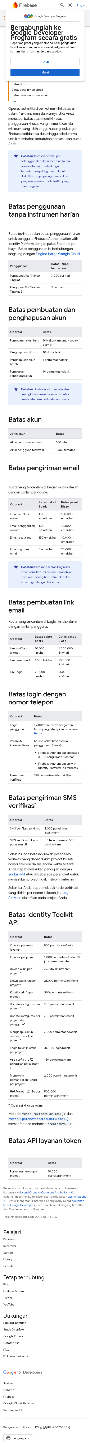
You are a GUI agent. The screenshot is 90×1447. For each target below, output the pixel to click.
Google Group (13, 1336)
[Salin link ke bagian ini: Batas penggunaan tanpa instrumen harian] (12, 222)
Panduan (9, 1239)
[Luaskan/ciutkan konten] (14, 100)
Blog (6, 1284)
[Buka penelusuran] (62, 5)
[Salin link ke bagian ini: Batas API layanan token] (12, 1149)
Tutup (45, 62)
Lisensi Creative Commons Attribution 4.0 (46, 1192)
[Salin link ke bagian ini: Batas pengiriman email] (12, 476)
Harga (38, 733)
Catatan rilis (11, 1343)
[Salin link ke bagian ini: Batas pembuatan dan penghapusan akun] (70, 318)
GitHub (8, 1266)
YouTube (8, 1304)
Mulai (45, 72)
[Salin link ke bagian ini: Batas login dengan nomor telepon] (58, 702)
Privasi (27, 1427)
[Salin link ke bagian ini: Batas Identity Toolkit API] (23, 923)
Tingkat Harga (58, 254)
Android (8, 1383)
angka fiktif (16, 874)
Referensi (9, 1246)
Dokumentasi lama (15, 1356)
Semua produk (13, 1410)
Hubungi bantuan (14, 1323)
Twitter (7, 1298)
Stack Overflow (13, 1329)
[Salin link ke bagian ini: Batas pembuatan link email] (28, 610)
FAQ (6, 1349)
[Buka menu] (7, 5)
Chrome (8, 1390)
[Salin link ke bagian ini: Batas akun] (46, 420)
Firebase (8, 1397)
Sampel (8, 1253)
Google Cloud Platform (18, 1403)
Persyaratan (11, 1427)
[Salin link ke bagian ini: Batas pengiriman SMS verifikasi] (40, 806)
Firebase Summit (14, 1291)
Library (7, 1259)
